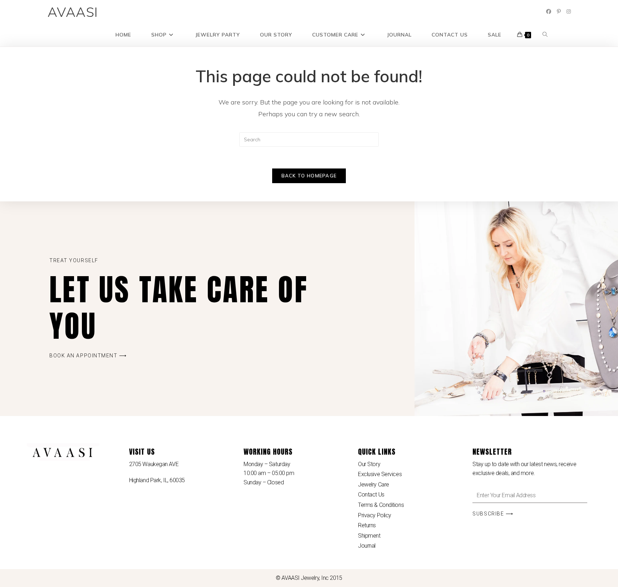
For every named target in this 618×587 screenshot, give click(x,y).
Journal (367, 545)
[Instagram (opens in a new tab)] (569, 11)
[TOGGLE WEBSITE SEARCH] (545, 35)
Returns (367, 525)
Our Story (369, 464)
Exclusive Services (380, 474)
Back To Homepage (309, 175)
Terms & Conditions (381, 505)
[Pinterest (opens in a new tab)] (559, 11)
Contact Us (371, 494)
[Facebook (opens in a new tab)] (548, 11)
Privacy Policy (374, 515)
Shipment (369, 535)
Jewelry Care (373, 484)
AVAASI (73, 12)
